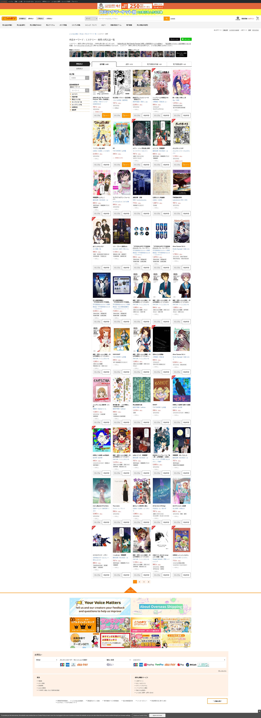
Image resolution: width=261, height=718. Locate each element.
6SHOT (155, 405)
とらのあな (4, 1)
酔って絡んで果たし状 (179, 97)
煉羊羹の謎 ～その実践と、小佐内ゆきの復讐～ (121, 405)
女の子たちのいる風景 (179, 506)
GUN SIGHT (116, 354)
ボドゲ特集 (63, 25)
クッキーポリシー (142, 701)
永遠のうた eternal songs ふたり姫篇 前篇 (161, 556)
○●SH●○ (159, 44)
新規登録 (244, 18)
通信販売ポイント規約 (93, 701)
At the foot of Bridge (159, 506)
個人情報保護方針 (128, 701)
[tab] (129, 64)
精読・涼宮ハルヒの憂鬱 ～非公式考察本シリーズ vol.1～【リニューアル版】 (141, 356)
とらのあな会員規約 (77, 701)
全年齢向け (22, 18)
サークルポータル (29, 1)
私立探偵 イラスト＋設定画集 (175, 44)
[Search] (87, 90)
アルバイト (75, 1)
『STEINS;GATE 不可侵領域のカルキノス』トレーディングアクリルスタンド (161, 248)
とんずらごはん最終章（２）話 (101, 405)
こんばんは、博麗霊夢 (119, 555)
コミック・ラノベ (91, 25)
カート (107, 115)
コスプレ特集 (76, 25)
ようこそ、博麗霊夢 (159, 148)
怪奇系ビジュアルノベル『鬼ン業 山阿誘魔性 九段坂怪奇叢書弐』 (161, 457)
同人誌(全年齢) (7, 25)
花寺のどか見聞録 (158, 354)
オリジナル (255, 30)
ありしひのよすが (98, 246)
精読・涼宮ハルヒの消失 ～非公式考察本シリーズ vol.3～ (181, 301)
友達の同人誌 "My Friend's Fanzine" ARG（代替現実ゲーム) (137, 44)
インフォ (10, 1)
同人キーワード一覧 (90, 34)
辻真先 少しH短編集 (159, 197)
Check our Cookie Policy (140, 715)
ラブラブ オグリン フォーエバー (121, 198)
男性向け (41, 18)
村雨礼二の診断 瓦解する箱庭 (181, 405)
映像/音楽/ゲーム (116, 25)
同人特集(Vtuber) (35, 25)
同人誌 (81, 34)
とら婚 (20, 1)
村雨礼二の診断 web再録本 (101, 455)
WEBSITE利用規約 (62, 701)
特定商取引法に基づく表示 (159, 701)
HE (114, 148)
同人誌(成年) (21, 25)
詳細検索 (173, 18)
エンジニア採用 (66, 1)
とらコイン (38, 1)
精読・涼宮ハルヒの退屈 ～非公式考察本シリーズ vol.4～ (161, 301)
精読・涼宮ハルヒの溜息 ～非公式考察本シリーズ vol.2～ (102, 355)
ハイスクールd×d (234, 30)
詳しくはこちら (222, 671)
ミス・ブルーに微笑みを (120, 246)
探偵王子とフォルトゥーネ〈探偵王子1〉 (141, 98)
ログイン (251, 18)
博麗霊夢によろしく (99, 197)
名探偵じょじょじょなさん (181, 555)
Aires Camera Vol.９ (179, 246)
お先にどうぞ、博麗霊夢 (140, 455)
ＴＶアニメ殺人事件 (99, 148)
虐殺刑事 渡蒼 (137, 197)
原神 (249, 30)
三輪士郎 (225, 30)
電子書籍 (129, 25)
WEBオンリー (46, 1)
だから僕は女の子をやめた (101, 506)
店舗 (16, 1)
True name (116, 506)
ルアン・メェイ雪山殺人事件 (141, 148)
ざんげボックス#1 (178, 148)
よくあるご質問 (56, 1)
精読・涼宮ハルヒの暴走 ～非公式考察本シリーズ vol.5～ (141, 301)
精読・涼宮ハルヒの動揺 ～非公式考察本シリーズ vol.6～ (141, 556)
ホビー (103, 25)
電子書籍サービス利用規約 (111, 701)
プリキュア (88, 45)
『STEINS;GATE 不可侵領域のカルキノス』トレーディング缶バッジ (141, 248)
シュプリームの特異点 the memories (160, 98)
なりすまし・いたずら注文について (67, 702)
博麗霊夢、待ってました (180, 455)
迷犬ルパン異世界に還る (140, 506)
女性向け (49, 18)
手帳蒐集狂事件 (177, 197)
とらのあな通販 (73, 34)
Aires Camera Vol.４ (179, 354)
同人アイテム (50, 25)
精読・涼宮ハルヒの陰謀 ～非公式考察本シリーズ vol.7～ (121, 456)
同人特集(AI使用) (142, 25)
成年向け (31, 18)
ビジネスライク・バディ (100, 555)
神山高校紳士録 (137, 405)
